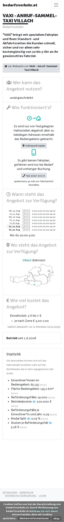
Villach (26, 260)
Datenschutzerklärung (20, 495)
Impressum (26, 492)
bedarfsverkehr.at (20, 5)
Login (42, 495)
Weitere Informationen (34, 518)
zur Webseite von (32, 68)
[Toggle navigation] (56, 4)
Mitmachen (10, 492)
